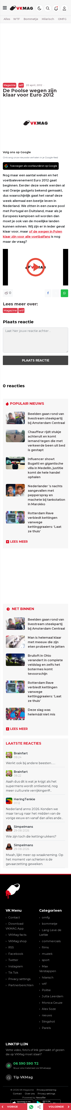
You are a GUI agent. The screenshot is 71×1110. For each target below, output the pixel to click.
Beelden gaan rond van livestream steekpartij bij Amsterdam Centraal (46, 418)
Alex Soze (49, 1009)
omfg (46, 917)
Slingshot (48, 1021)
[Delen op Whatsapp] (64, 293)
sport (45, 960)
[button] (47, 8)
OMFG (62, 19)
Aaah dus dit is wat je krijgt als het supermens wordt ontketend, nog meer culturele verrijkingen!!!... (32, 786)
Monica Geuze (52, 1002)
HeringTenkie (24, 799)
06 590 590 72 (26, 1063)
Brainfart (21, 753)
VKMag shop (17, 941)
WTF (16, 19)
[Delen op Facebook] (48, 293)
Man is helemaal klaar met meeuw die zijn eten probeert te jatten (46, 642)
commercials (51, 941)
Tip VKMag (23, 1077)
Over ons (30, 1093)
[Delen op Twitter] (56, 293)
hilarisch (47, 977)
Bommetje (31, 19)
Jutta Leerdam (52, 996)
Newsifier (41, 1097)
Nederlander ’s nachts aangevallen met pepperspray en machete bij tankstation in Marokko (46, 495)
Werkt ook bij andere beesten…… (30, 763)
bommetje (49, 923)
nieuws (47, 1015)
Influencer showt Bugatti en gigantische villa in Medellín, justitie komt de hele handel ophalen (45, 468)
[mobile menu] (5, 8)
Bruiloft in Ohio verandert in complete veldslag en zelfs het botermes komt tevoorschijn (45, 665)
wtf (21, 85)
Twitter (13, 960)
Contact (14, 917)
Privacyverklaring (46, 1089)
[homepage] (21, 8)
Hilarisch (48, 19)
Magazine (10, 85)
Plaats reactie (35, 360)
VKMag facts (17, 935)
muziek (47, 954)
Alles (7, 19)
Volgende (56, 1106)
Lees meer (19, 541)
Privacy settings (19, 979)
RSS (11, 947)
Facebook (15, 954)
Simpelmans (23, 826)
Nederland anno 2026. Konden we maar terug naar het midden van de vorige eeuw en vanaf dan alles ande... (34, 813)
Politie (46, 990)
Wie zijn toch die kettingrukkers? (31, 836)
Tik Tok (13, 972)
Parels (46, 1028)
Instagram (15, 966)
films (45, 947)
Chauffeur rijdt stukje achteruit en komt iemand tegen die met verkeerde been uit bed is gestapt (46, 441)
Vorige (12, 1106)
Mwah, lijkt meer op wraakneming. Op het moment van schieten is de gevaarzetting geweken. (34, 859)
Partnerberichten (21, 985)
